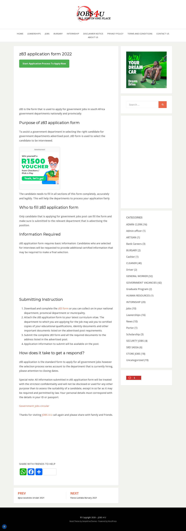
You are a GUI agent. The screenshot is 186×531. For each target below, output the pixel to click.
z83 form (62, 308)
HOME (20, 33)
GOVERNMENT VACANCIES (141, 282)
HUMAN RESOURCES (138, 295)
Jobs (47, 33)
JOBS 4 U (46, 414)
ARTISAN (131, 237)
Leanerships (34, 33)
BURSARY (58, 33)
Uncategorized (135, 360)
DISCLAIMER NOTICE (93, 33)
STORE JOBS (133, 353)
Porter (130, 327)
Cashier (130, 256)
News (129, 321)
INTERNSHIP (73, 33)
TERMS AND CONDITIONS (139, 33)
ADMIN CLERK (134, 224)
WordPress (112, 521)
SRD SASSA (132, 347)
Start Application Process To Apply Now (44, 63)
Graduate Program (137, 289)
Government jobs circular (34, 406)
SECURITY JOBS (135, 340)
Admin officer (134, 230)
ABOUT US (93, 37)
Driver (129, 269)
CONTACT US (162, 33)
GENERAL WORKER (137, 276)
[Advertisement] (66, 88)
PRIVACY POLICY (115, 33)
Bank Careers (134, 243)
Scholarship (133, 334)
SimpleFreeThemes (89, 521)
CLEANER (131, 263)
